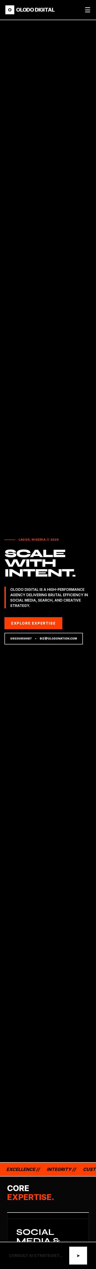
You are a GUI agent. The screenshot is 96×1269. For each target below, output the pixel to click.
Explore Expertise (33, 623)
